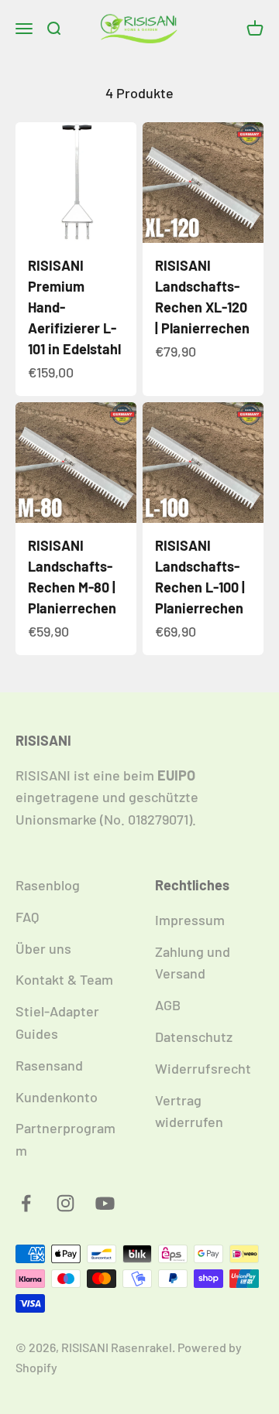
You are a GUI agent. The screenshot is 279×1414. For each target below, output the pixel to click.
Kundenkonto (57, 1096)
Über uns (43, 948)
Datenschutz (193, 1036)
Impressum (190, 919)
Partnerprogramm (65, 1139)
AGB (168, 1004)
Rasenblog (48, 884)
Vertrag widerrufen (189, 1111)
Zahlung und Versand (192, 962)
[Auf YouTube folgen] (105, 1203)
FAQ (27, 916)
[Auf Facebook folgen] (26, 1203)
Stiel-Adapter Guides (57, 1022)
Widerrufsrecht (203, 1068)
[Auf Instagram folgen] (65, 1203)
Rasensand (49, 1065)
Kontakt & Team (64, 979)
